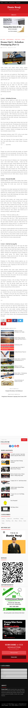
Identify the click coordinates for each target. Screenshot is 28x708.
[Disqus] (14, 418)
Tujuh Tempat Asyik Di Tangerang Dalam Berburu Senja (20, 338)
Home (3, 39)
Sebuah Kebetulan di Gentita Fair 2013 (19, 381)
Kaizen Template (5, 705)
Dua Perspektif (14, 500)
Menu (14, 14)
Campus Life (9, 518)
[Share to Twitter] (20, 320)
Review (20, 520)
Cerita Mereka (10, 39)
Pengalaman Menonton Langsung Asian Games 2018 (14, 396)
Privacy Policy (12, 2)
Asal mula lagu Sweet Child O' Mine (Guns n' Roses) (18, 468)
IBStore (16, 705)
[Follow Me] (13, 446)
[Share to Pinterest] (3, 323)
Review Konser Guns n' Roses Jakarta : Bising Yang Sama (17, 474)
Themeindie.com (22, 703)
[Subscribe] (18, 446)
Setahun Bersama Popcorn (20, 351)
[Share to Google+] (9, 320)
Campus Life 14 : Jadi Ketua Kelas (18, 480)
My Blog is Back (14, 507)
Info (12, 520)
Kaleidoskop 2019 (18, 344)
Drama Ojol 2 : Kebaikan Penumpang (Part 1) (20, 359)
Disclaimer (18, 2)
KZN (13, 705)
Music (16, 520)
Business (3, 518)
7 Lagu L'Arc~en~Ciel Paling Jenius (17, 494)
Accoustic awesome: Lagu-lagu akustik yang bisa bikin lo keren (18, 454)
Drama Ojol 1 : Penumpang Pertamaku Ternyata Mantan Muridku (21, 374)
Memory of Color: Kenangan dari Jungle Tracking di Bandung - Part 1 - (21, 331)
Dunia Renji (14, 7)
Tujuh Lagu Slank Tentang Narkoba (17, 461)
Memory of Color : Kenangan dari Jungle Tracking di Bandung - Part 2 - (21, 366)
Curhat (3, 520)
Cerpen (21, 518)
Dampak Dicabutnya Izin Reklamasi (14, 390)
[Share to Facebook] (14, 320)
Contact (6, 2)
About (2, 2)
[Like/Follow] (10, 446)
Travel (3, 523)
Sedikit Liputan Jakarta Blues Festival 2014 (17, 488)
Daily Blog (17, 39)
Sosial (23, 39)
